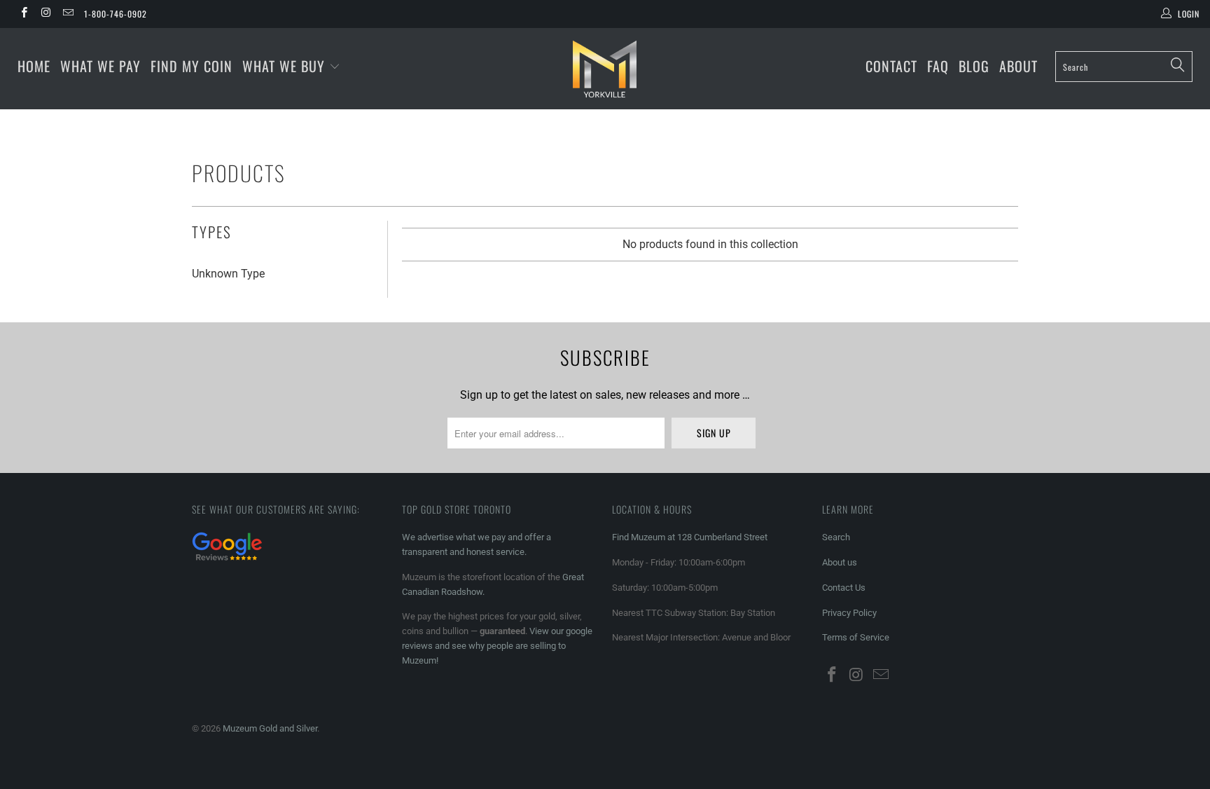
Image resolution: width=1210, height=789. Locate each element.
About (1018, 65)
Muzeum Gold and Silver (270, 728)
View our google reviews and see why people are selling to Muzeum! (497, 646)
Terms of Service (855, 637)
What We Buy (285, 65)
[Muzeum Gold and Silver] (605, 68)
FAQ (938, 65)
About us (839, 562)
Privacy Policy (849, 613)
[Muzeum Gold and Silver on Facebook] (23, 14)
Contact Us (843, 587)
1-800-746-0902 (115, 14)
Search (836, 537)
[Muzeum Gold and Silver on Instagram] (45, 14)
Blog (974, 65)
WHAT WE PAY (100, 65)
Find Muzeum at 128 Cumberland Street (689, 537)
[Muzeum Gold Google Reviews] (227, 562)
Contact (891, 65)
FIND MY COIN (191, 65)
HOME (34, 65)
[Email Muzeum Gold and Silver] (68, 14)
